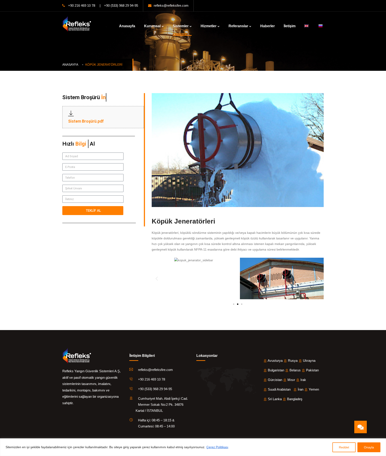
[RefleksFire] (76, 23)
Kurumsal (152, 26)
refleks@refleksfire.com (171, 5)
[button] (156, 278)
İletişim (290, 26)
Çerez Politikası (217, 447)
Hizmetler (208, 26)
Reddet (344, 447)
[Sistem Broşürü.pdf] (71, 113)
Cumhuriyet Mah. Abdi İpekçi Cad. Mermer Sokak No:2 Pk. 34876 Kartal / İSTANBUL (159, 404)
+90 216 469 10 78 (151, 379)
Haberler (267, 26)
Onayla (369, 447)
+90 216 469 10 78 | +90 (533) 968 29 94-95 (102, 5)
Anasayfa (127, 26)
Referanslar (238, 26)
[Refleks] (76, 355)
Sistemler (181, 26)
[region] (193, 447)
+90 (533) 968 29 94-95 (155, 389)
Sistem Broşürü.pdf (86, 121)
